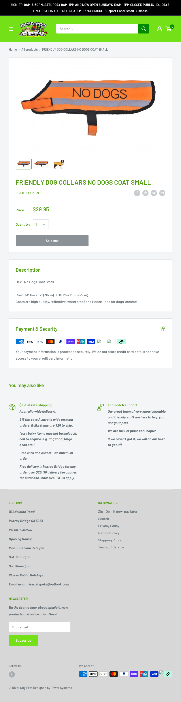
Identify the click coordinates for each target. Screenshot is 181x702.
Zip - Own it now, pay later (118, 511)
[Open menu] (11, 29)
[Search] (143, 28)
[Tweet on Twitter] (154, 192)
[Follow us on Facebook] (12, 674)
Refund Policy (109, 533)
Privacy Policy (108, 526)
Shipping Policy (110, 540)
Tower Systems (61, 688)
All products (29, 49)
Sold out (52, 240)
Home (13, 49)
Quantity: (23, 224)
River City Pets (27, 193)
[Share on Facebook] (137, 192)
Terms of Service (111, 547)
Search (103, 518)
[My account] (159, 28)
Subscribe (23, 640)
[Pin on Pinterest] (145, 192)
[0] (168, 28)
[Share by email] (162, 192)
